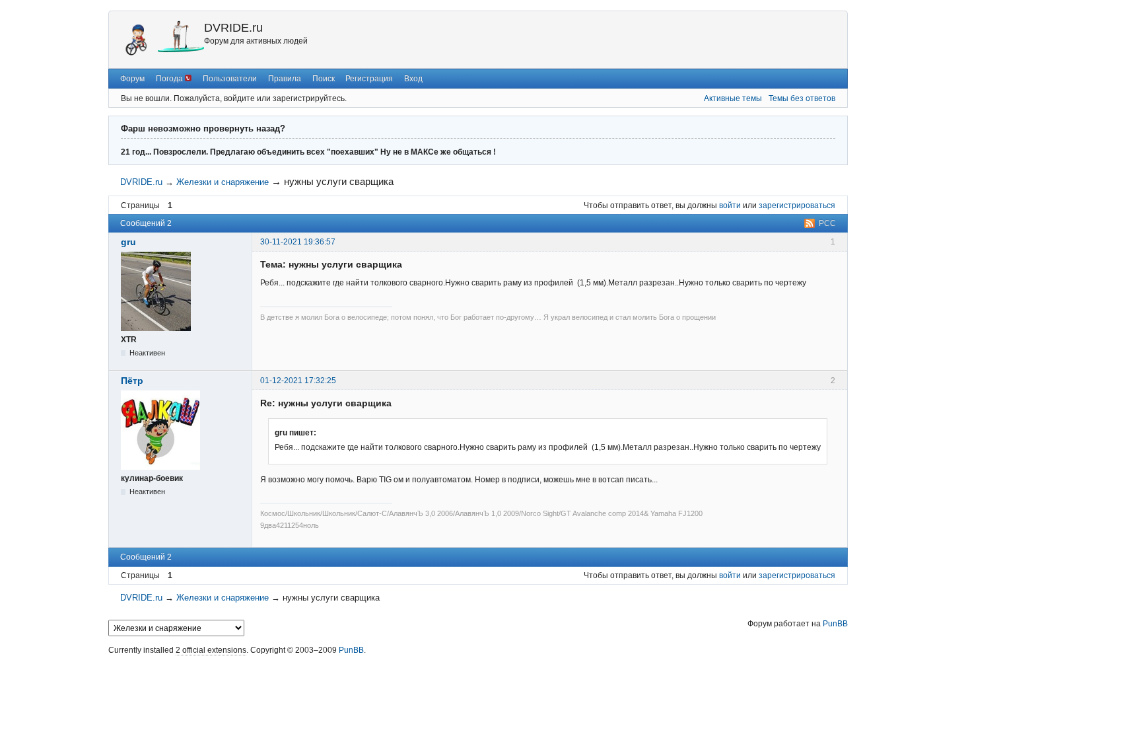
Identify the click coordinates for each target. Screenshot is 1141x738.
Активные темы (733, 98)
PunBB (835, 623)
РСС (827, 223)
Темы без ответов (802, 98)
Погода (170, 78)
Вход (413, 78)
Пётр (132, 380)
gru (128, 242)
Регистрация (369, 78)
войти (730, 205)
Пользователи (230, 78)
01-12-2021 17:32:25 (298, 380)
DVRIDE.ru (233, 27)
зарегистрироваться (797, 205)
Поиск (323, 78)
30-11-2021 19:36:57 (297, 241)
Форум (132, 78)
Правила (284, 78)
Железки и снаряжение (222, 182)
